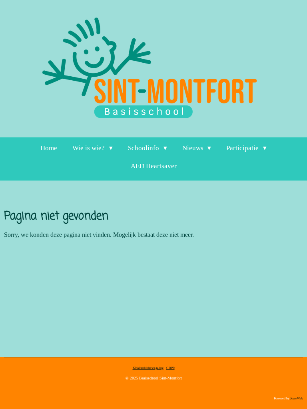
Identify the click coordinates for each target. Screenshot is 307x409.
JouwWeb (296, 398)
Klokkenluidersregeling (148, 368)
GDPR (170, 368)
